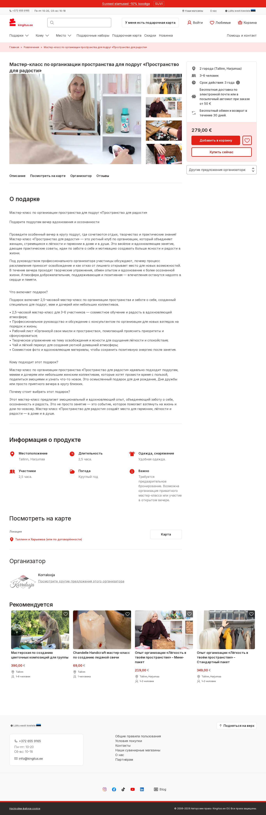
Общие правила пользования (138, 736)
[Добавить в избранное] (247, 140)
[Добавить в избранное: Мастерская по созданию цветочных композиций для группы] (65, 613)
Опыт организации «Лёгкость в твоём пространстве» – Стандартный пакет (222, 657)
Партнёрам (124, 759)
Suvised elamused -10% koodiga (126, 4)
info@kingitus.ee (31, 758)
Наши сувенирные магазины (137, 750)
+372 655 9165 (30, 741)
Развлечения (31, 47)
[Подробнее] (238, 82)
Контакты (122, 745)
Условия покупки (128, 741)
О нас (119, 755)
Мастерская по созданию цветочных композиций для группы (39, 655)
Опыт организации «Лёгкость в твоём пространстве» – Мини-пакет (160, 657)
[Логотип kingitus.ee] (23, 24)
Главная (14, 47)
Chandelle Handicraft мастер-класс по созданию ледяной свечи (101, 655)
